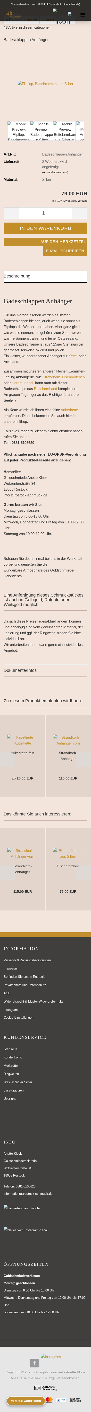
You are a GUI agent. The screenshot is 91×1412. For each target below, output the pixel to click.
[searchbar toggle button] (58, 14)
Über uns (10, 1098)
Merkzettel (11, 1065)
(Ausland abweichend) (55, 172)
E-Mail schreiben (65, 251)
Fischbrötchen (73, 377)
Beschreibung (17, 276)
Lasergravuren (14, 1090)
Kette (72, 356)
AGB (7, 993)
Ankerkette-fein (22, 753)
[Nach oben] (77, 1404)
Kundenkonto (13, 1057)
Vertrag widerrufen (26, 1401)
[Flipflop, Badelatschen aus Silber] (45, 83)
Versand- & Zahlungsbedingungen (27, 960)
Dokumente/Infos (20, 670)
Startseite (10, 1049)
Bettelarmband (45, 389)
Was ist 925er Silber (18, 1082)
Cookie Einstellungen (18, 1017)
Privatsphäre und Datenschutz (25, 985)
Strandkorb (51, 377)
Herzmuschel (22, 383)
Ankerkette (69, 410)
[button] (7, 759)
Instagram (11, 1010)
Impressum (11, 968)
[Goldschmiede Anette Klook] (12, 14)
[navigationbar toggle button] (83, 14)
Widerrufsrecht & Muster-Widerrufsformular (34, 1001)
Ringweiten (11, 1074)
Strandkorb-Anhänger (68, 756)
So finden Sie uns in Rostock (24, 977)
